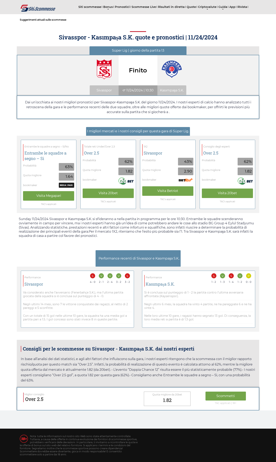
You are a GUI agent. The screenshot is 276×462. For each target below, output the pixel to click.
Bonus (108, 7)
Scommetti (225, 396)
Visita (48, 196)
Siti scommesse (89, 7)
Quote (191, 7)
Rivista (242, 7)
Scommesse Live (144, 7)
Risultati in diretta (171, 7)
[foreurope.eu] (38, 6)
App (232, 7)
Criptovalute (207, 7)
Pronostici (122, 7)
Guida (222, 7)
